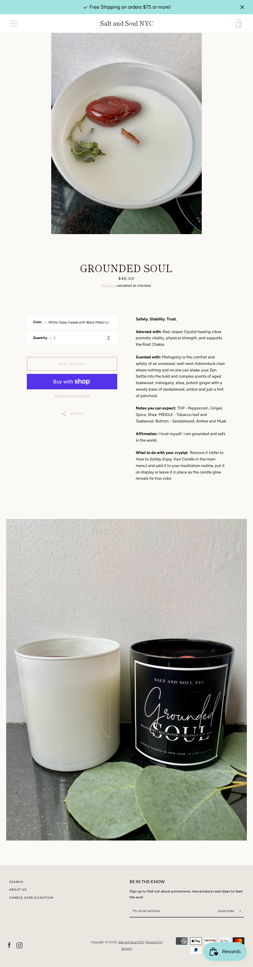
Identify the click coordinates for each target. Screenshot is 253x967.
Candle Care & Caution (31, 897)
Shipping (108, 285)
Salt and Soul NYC (126, 23)
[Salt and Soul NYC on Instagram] (19, 945)
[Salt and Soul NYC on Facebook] (9, 945)
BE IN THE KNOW (147, 881)
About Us (18, 889)
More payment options (72, 395)
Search (16, 882)
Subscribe (226, 911)
